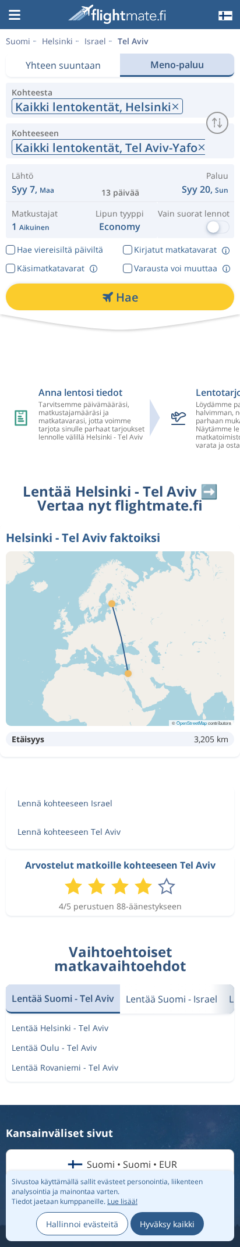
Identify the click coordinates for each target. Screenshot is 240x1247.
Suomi (18, 41)
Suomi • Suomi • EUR (132, 1164)
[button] (14, 15)
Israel (95, 41)
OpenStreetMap (192, 723)
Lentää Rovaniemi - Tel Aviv (65, 1067)
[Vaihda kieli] (224, 15)
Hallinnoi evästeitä (82, 1224)
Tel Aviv (133, 41)
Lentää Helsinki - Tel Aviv (60, 1027)
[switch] (217, 123)
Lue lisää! (122, 1201)
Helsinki (57, 41)
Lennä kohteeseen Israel (64, 803)
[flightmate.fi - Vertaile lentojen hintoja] (119, 14)
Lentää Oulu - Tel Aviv (54, 1047)
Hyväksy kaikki (167, 1224)
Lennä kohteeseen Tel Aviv (69, 831)
